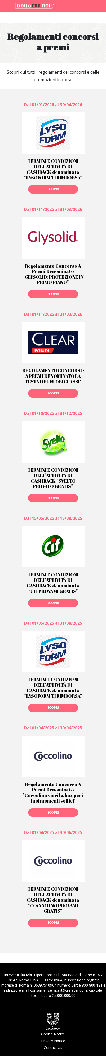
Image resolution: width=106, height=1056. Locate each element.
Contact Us (53, 1047)
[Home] (34, 5)
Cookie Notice (53, 1034)
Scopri (53, 189)
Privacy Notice (53, 1040)
